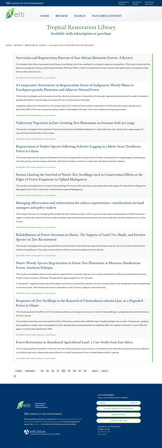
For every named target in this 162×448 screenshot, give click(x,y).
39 (69, 371)
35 (47, 371)
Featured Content (107, 15)
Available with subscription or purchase (71, 45)
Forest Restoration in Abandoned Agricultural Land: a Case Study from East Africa (74, 342)
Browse (62, 15)
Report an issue (119, 415)
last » (105, 371)
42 (85, 371)
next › (95, 371)
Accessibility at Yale (104, 432)
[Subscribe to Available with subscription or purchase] (15, 375)
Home (44, 15)
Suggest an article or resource (118, 409)
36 (53, 371)
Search (80, 15)
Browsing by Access (35, 45)
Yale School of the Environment (12, 3)
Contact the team (118, 421)
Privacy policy (102, 434)
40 (74, 371)
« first (18, 371)
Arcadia (35, 424)
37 (58, 371)
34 (42, 371)
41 (80, 371)
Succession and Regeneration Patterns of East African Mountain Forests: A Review (74, 58)
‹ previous (30, 371)
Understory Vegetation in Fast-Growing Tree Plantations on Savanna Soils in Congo (75, 123)
